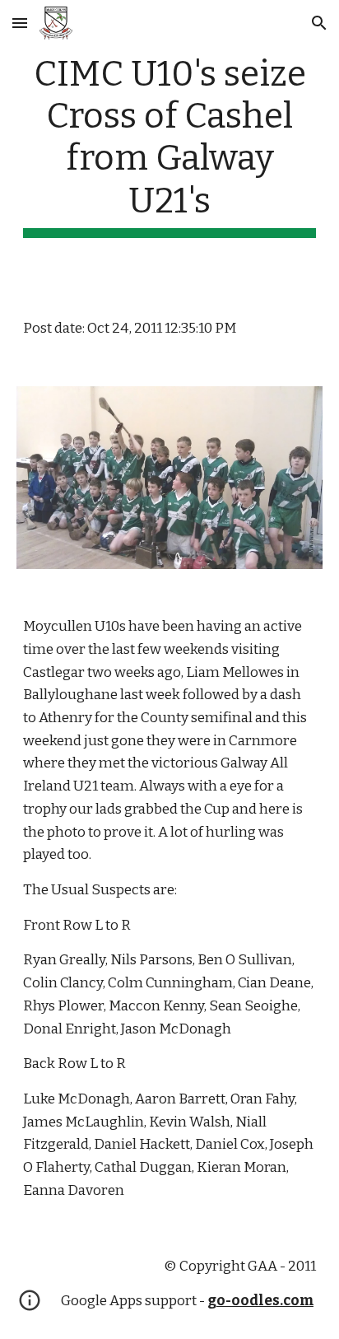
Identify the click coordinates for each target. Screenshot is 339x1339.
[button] (19, 22)
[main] (169, 145)
